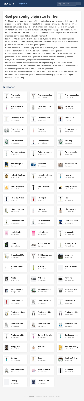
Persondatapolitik (41, 396)
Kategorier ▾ (22, 4)
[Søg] (78, 3)
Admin (58, 396)
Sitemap (51, 396)
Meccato (9, 3)
